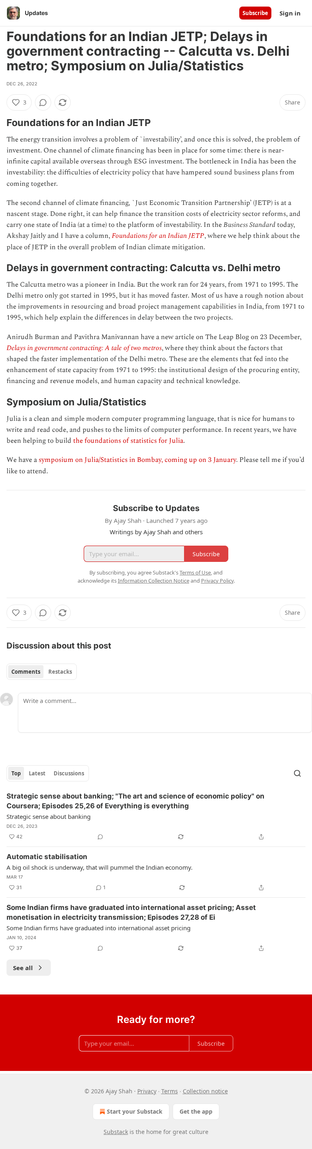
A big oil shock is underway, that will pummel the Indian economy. (99, 867)
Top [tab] (16, 773)
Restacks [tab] (60, 671)
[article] (156, 816)
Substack (116, 1132)
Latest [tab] (37, 773)
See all (23, 968)
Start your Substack (134, 1111)
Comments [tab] (25, 671)
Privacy (146, 1091)
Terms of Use (195, 572)
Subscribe (255, 13)
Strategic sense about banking (48, 816)
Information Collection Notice (153, 580)
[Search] (297, 773)
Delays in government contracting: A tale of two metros (84, 348)
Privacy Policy (217, 580)
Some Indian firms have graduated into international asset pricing (98, 928)
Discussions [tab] (69, 773)
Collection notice (205, 1091)
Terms (169, 1091)
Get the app (196, 1111)
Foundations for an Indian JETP (158, 236)
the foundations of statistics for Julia (128, 440)
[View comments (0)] (43, 102)
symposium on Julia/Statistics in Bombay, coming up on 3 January (137, 460)
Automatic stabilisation (46, 857)
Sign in (290, 13)
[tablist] (41, 672)
